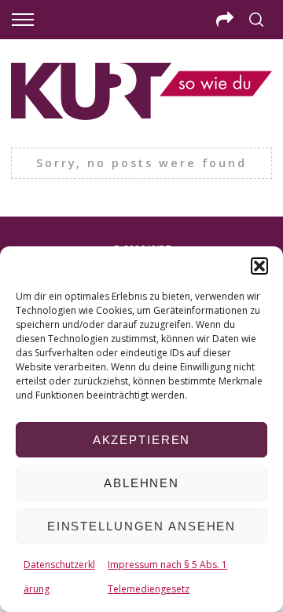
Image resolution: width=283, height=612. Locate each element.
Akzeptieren (142, 439)
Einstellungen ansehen (141, 526)
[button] (259, 266)
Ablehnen (141, 483)
